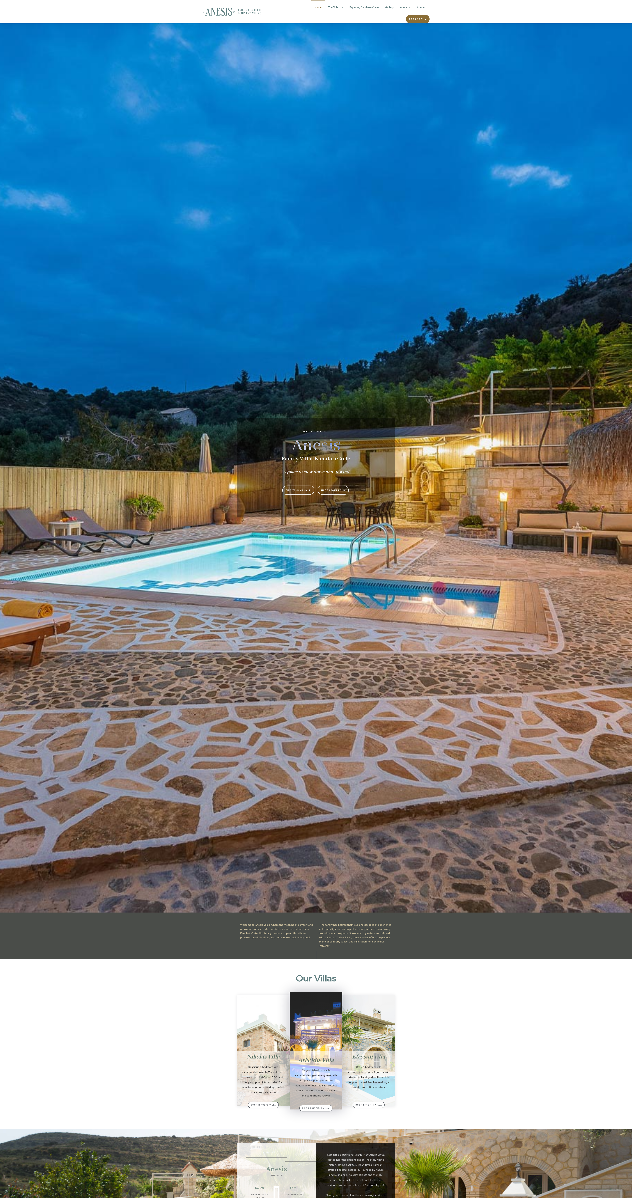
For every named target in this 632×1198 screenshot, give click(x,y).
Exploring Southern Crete (364, 7)
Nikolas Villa (263, 1057)
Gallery (389, 7)
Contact (421, 7)
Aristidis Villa (316, 1060)
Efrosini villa (368, 1057)
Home (318, 7)
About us (405, 7)
